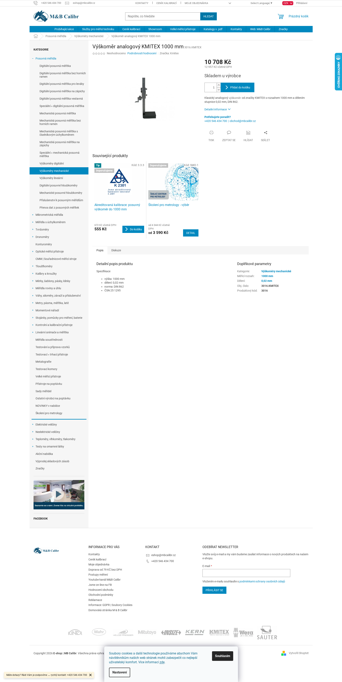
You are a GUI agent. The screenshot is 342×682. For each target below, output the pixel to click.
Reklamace (95, 600)
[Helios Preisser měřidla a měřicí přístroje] (123, 632)
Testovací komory (46, 369)
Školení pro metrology (49, 413)
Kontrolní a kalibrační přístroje (54, 325)
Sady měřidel (43, 391)
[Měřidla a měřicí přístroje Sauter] (267, 632)
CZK (286, 3)
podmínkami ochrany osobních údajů (262, 581)
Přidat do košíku (240, 87)
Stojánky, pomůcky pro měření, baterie (59, 317)
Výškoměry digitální (52, 163)
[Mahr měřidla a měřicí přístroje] (99, 632)
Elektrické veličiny (46, 424)
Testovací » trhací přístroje (52, 354)
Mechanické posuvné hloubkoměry (61, 192)
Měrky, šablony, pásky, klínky (53, 281)
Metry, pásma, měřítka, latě (52, 303)
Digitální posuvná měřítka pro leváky (62, 83)
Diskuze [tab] (116, 250)
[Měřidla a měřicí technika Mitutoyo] (147, 632)
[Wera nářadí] (243, 632)
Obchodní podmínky (100, 594)
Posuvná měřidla (46, 58)
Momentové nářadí (47, 310)
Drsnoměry (42, 237)
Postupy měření (98, 574)
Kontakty (141, 3)
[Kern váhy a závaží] (195, 632)
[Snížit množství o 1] (219, 89)
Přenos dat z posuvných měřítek (59, 207)
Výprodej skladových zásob (52, 461)
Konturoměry (44, 244)
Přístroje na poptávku (49, 383)
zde (162, 662)
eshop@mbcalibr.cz (163, 555)
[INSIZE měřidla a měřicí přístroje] (171, 632)
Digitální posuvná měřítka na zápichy (62, 91)
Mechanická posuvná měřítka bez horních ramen (60, 122)
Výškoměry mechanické (54, 170)
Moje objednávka (196, 3)
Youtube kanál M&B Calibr (104, 579)
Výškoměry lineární (51, 178)
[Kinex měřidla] (75, 632)
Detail (190, 233)
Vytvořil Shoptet (299, 653)
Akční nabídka (44, 453)
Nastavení (119, 672)
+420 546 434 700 (215, 121)
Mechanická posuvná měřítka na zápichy (60, 144)
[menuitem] (64, 29)
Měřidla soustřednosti (49, 339)
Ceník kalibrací (166, 3)
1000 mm (267, 276)
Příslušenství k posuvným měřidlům (61, 200)
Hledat (208, 16)
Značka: (169, 53)
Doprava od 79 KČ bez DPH (105, 569)
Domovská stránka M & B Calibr (107, 610)
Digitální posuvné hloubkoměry (58, 185)
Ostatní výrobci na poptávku (53, 398)
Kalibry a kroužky (46, 273)
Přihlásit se (214, 590)
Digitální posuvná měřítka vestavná (61, 98)
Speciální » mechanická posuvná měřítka (59, 154)
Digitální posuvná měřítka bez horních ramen (63, 75)
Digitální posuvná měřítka (55, 65)
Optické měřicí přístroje (50, 251)
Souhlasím (222, 656)
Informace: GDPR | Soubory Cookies (110, 605)
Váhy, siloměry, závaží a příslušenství (58, 295)
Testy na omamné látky (50, 446)
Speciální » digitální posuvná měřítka (62, 106)
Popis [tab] (99, 250)
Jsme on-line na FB (100, 584)
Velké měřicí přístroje (48, 376)
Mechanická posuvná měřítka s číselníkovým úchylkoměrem (59, 133)
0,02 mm (266, 280)
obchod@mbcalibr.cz (243, 121)
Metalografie (43, 361)
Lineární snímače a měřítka (52, 332)
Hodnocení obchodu (100, 589)
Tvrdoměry (42, 229)
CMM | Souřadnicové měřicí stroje (56, 258)
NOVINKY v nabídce (48, 405)
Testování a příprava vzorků (53, 347)
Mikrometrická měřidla (49, 214)
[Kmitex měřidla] (219, 632)
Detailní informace (215, 109)
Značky (40, 468)
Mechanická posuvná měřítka (58, 113)
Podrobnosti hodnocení (141, 53)
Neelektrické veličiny (48, 432)
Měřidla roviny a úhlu (48, 288)
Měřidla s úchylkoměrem (50, 222)
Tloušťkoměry (44, 266)
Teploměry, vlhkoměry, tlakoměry (55, 439)
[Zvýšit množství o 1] (219, 85)
